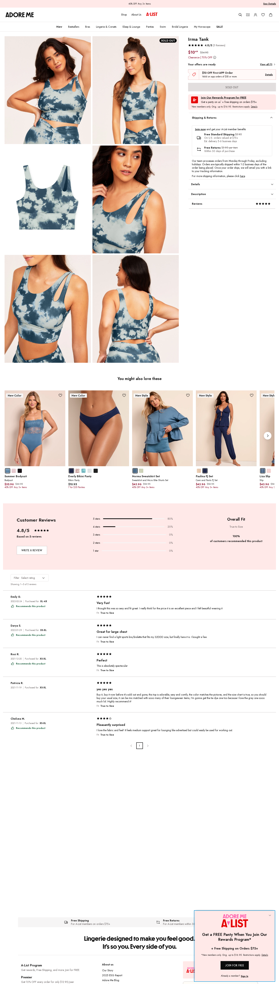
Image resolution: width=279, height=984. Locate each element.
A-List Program (31, 965)
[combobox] (30, 577)
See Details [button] (269, 3)
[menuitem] (59, 26)
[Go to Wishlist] (263, 15)
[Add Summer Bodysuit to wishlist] (60, 395)
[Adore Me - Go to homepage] (20, 15)
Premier (26, 977)
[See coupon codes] (248, 15)
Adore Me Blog (110, 980)
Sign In (244, 976)
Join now (200, 129)
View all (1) (266, 64)
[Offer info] (214, 57)
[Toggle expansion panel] (271, 117)
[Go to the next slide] (267, 436)
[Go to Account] (255, 15)
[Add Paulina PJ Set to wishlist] (251, 395)
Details (269, 74)
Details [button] (254, 106)
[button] (206, 45)
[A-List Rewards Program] (151, 14)
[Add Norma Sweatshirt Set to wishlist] (188, 395)
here (242, 176)
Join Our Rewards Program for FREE (223, 97)
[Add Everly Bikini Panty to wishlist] (124, 395)
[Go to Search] (240, 15)
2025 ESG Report (112, 975)
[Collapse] (269, 915)
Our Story (107, 970)
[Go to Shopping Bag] (270, 15)
